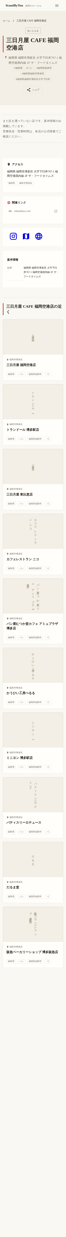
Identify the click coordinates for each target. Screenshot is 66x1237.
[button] (33, 211)
